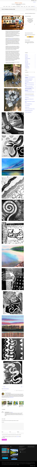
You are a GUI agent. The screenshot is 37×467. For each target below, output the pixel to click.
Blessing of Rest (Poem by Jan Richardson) (28, 90)
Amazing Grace (27, 97)
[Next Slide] (34, 24)
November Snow (27, 107)
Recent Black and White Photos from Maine (29, 83)
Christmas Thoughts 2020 (28, 112)
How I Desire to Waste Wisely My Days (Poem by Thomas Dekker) (29, 88)
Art (11, 6)
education (7, 388)
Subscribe (32, 6)
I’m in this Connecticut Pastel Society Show (29, 85)
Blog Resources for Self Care (28, 80)
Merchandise (18, 6)
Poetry (26, 65)
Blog (24, 6)
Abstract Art (4, 388)
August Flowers (27, 81)
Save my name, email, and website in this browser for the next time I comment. (11, 434)
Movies (26, 62)
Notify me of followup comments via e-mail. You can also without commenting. (11, 437)
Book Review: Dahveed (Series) (29, 110)
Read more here (11, 397)
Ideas (26, 61)
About (7, 6)
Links (26, 6)
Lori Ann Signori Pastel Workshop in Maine (9, 405)
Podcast (22, 6)
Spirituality (27, 66)
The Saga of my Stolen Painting (28, 86)
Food (26, 57)
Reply (12, 412)
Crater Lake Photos (27, 105)
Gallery (18, 464)
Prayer (9, 6)
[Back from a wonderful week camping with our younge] (14, 453)
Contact (29, 6)
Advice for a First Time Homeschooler (30, 95)
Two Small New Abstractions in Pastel (3, 405)
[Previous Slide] (25, 24)
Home (4, 6)
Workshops (14, 6)
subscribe (18, 436)
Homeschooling (27, 58)
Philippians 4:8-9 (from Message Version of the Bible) (30, 77)
